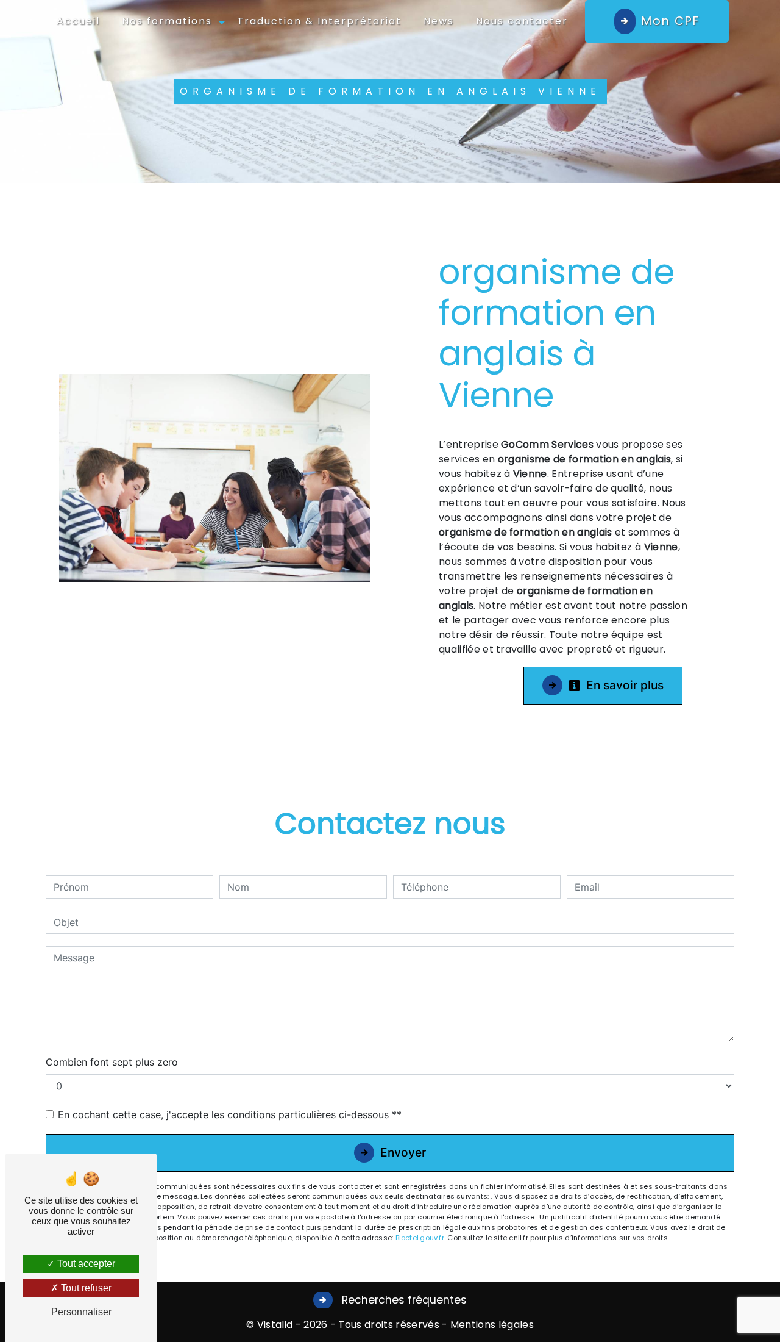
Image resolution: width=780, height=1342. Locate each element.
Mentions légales (491, 1325)
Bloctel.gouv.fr (419, 1238)
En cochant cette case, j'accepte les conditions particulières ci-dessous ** (230, 1114)
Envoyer (403, 1152)
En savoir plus (623, 685)
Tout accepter (85, 1263)
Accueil (78, 21)
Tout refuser (85, 1288)
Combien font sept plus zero (112, 1062)
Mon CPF (671, 21)
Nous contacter (522, 21)
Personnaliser (81, 1312)
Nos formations (167, 21)
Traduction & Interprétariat (319, 21)
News (439, 21)
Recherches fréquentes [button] (403, 1300)
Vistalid (275, 1325)
